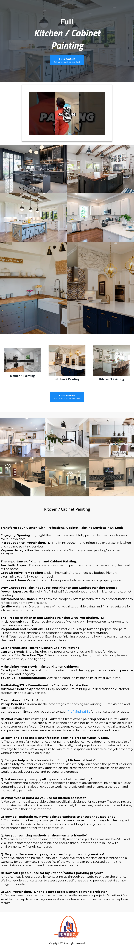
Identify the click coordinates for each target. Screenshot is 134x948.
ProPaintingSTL (78, 711)
